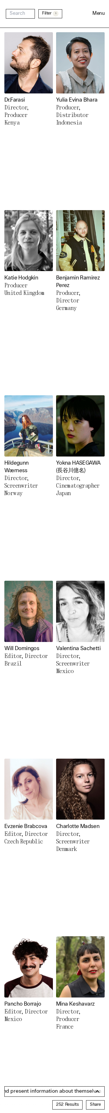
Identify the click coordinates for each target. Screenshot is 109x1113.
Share (95, 1105)
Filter (49, 13)
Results (67, 1105)
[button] (98, 14)
